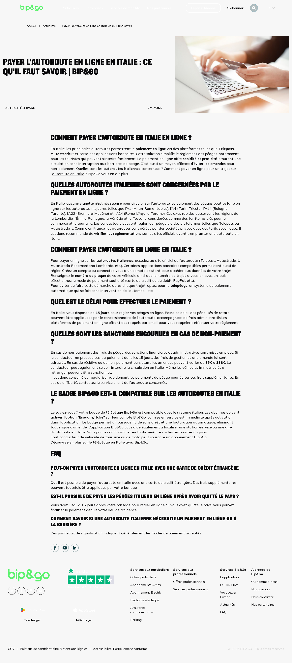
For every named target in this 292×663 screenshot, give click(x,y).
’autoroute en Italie (68, 173)
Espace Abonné (203, 8)
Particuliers (70, 8)
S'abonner (235, 8)
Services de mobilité (125, 8)
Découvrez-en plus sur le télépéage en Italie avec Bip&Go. (99, 442)
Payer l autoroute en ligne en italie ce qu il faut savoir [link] (97, 26)
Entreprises (94, 8)
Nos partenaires (159, 8)
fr (268, 8)
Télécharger (32, 620)
